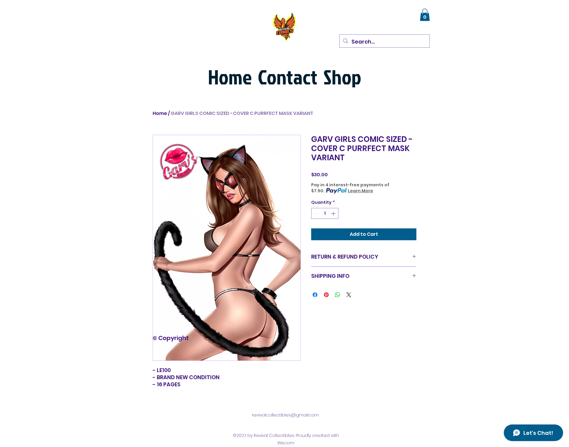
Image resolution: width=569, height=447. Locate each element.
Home (160, 113)
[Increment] (334, 213)
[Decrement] (315, 213)
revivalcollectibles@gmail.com (285, 415)
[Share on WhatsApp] (337, 294)
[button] (425, 15)
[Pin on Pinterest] (326, 294)
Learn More (360, 191)
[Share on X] (348, 294)
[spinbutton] (324, 213)
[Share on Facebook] (315, 294)
